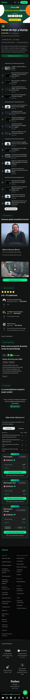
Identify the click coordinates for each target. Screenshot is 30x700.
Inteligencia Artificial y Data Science (6, 570)
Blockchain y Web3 (5, 615)
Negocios (4, 610)
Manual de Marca (21, 581)
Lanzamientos (20, 564)
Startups (4, 630)
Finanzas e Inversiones (5, 625)
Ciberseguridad (6, 576)
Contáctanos (20, 593)
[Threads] (27, 698)
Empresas (21, 428)
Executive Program (22, 567)
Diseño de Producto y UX (6, 588)
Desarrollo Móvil (6, 598)
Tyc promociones (21, 608)
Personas (8, 428)
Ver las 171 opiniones (6, 336)
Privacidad (19, 605)
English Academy (6, 561)
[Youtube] (3, 698)
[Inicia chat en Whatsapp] (25, 692)
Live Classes (20, 561)
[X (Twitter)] (23, 698)
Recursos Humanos (4, 620)
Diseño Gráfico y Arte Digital (6, 602)
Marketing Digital (6, 565)
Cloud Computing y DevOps (7, 634)
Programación (6, 607)
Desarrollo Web (6, 558)
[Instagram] (7, 698)
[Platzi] (4, 2)
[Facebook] (19, 698)
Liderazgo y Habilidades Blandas (5, 581)
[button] (15, 14)
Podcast (19, 574)
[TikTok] (15, 698)
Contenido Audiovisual (5, 593)
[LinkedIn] (11, 698)
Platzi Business (20, 558)
